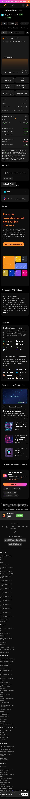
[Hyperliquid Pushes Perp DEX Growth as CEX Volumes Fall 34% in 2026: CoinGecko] (15, 396)
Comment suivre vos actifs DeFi (7, 775)
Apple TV (2, 740)
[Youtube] (27, 527)
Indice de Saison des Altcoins (5, 695)
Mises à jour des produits (6, 628)
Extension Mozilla (4, 737)
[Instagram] (7, 527)
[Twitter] (18, 107)
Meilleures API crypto (11, 492)
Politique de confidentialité (7, 751)
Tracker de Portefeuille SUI (7, 616)
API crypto (14, 484)
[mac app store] (15, 544)
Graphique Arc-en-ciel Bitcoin (6, 671)
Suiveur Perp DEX (4, 619)
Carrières (2, 635)
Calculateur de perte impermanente (5, 664)
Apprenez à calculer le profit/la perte (6, 779)
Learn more (23, 1)
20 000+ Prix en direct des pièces (7, 699)
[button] (26, 103)
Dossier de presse (5, 633)
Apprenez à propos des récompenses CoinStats (6, 787)
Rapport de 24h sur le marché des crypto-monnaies (5, 686)
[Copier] (26, 103)
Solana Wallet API (4, 716)
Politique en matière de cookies (6, 754)
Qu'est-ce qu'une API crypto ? (13, 488)
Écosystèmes (3, 621)
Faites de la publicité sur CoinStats (6, 639)
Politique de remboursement (4, 758)
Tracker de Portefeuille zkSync (6, 581)
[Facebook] (24, 107)
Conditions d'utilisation (6, 749)
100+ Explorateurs (5, 702)
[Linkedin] (23, 527)
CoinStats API (3, 642)
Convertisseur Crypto (5, 668)
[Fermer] (28, 1)
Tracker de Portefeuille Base (6, 601)
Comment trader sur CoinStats (5, 783)
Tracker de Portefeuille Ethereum (6, 597)
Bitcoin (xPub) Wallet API (6, 724)
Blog (1, 562)
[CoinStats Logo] (9, 5)
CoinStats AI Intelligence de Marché (7, 568)
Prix (1, 630)
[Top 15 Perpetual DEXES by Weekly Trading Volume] (9, 426)
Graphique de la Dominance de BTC (7, 691)
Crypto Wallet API (4, 714)
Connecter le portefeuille (13, 244)
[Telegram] (15, 107)
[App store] (9, 540)
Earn (1, 559)
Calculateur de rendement (7, 661)
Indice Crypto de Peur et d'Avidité (6, 679)
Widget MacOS (4, 735)
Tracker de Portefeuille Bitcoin (6, 613)
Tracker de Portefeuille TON (6, 605)
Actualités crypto (4, 564)
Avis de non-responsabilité (7, 746)
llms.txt (2, 711)
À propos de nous (5, 652)
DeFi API (2, 721)
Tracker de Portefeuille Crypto (6, 556)
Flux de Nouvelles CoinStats (7, 649)
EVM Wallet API (4, 719)
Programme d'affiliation (6, 571)
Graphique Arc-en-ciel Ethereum (6, 675)
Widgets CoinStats (5, 682)
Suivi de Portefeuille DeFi (6, 573)
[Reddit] (21, 107)
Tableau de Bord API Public (7, 647)
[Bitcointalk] (26, 107)
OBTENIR (19, 515)
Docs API (2, 644)
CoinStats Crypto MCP (6, 709)
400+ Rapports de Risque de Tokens (7, 705)
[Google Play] (20, 540)
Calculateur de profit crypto (7, 659)
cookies (13, 792)
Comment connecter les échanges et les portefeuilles (6, 770)
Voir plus (24, 385)
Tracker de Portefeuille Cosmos (6, 593)
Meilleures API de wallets (12, 495)
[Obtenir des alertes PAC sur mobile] (16, 23)
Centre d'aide (3, 766)
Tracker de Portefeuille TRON (6, 609)
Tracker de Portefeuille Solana (6, 589)
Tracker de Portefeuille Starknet (6, 577)
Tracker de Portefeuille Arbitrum (6, 585)
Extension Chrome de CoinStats (5, 731)
